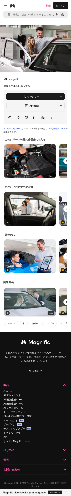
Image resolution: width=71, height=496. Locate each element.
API (5, 437)
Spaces (7, 391)
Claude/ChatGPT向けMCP (17, 416)
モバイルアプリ (11, 432)
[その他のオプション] (51, 117)
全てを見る (39, 139)
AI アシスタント (12, 395)
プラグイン (12, 424)
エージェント (13, 420)
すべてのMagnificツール (16, 441)
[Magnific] (35, 343)
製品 (6, 385)
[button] (35, 370)
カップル (49, 323)
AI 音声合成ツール (13, 407)
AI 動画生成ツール (13, 403)
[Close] (66, 492)
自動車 (35, 323)
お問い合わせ (11, 469)
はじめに (8, 450)
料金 (48, 5)
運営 (6, 460)
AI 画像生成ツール (12, 128)
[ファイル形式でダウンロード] (61, 96)
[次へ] (66, 161)
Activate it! (55, 492)
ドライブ (11, 323)
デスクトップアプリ (17, 428)
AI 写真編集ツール (57, 128)
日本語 (35, 370)
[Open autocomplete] (7, 14)
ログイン (60, 5)
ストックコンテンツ (14, 412)
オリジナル (23, 29)
